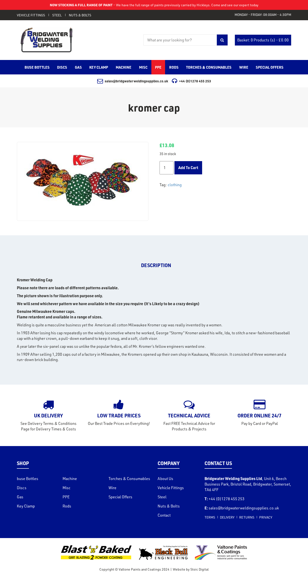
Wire (112, 487)
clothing (175, 184)
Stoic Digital (199, 569)
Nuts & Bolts (80, 15)
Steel (57, 15)
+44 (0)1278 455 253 (195, 81)
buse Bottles (27, 478)
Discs (21, 487)
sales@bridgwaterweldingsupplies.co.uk (136, 81)
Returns (246, 517)
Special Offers (120, 496)
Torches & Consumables (129, 478)
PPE (66, 496)
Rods (67, 506)
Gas (20, 496)
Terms (210, 517)
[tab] (156, 265)
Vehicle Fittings (31, 15)
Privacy (265, 517)
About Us (165, 478)
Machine (70, 478)
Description (156, 265)
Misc (67, 487)
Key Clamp (26, 506)
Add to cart (188, 167)
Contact (164, 515)
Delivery (227, 517)
